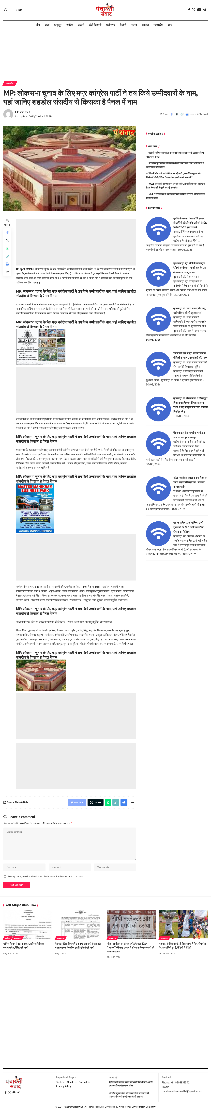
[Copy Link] (182, 114)
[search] (5, 10)
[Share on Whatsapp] (7, 248)
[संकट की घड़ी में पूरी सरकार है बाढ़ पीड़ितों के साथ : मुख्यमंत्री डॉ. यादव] (158, 363)
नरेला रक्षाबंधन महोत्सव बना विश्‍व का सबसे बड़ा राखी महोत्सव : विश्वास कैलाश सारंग (190, 482)
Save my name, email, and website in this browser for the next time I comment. (45, 876)
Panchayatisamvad (73, 1107)
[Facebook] (189, 10)
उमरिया (7, 938)
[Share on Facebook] (171, 114)
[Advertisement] (105, 53)
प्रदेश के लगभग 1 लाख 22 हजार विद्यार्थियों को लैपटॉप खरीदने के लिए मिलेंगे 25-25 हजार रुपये (190, 223)
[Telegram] (204, 10)
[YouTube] (199, 10)
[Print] (187, 114)
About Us (71, 1082)
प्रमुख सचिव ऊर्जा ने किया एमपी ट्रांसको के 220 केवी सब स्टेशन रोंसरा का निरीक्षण (188, 527)
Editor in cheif (22, 111)
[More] (192, 114)
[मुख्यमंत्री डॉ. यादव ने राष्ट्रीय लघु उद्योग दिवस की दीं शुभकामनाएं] (158, 319)
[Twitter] (193, 10)
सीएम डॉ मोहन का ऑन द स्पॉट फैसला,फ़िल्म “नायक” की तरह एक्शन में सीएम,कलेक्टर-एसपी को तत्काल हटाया (130, 947)
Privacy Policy (63, 1086)
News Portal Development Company (137, 1107)
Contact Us (84, 1082)
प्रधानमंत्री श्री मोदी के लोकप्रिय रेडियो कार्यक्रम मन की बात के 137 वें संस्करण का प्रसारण (189, 268)
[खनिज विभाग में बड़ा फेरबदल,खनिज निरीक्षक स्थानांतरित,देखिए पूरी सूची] (27, 924)
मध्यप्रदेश (10, 83)
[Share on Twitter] (176, 114)
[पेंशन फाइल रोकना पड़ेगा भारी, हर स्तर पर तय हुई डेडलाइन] (158, 443)
